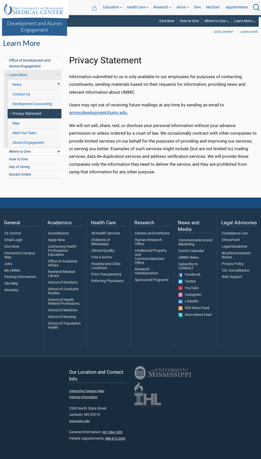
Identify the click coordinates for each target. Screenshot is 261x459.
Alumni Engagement (28, 143)
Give (197, 7)
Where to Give (215, 21)
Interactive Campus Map (19, 255)
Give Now (166, 21)
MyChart (213, 7)
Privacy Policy (233, 264)
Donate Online (20, 174)
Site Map (11, 284)
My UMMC (12, 271)
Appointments (237, 7)
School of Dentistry (63, 283)
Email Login (13, 240)
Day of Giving (19, 167)
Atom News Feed (197, 315)
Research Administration (146, 271)
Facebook (191, 275)
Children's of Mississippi (100, 242)
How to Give (189, 21)
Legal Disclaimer (234, 247)
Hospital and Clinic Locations (106, 266)
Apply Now (56, 240)
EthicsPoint (231, 240)
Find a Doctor (101, 257)
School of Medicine (62, 310)
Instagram (191, 295)
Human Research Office (148, 242)
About (181, 7)
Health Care (136, 7)
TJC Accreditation (236, 271)
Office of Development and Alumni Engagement (29, 63)
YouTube (190, 288)
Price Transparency (106, 274)
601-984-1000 (112, 432)
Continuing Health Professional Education (62, 251)
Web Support (232, 277)
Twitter (189, 282)
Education (111, 7)
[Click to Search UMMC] (256, 7)
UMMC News (188, 258)
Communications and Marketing (195, 242)
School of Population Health (64, 326)
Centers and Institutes (152, 233)
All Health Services (105, 233)
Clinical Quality (102, 251)
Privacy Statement (27, 114)
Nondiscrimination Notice (236, 255)
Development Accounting (32, 104)
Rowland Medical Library (61, 274)
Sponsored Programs (151, 280)
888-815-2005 (115, 438)
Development (224, 32)
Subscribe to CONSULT (188, 266)
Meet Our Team (24, 133)
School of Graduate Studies (63, 291)
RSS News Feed (195, 308)
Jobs (8, 264)
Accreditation (58, 233)
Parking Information (20, 277)
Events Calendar (191, 251)
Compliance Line (235, 233)
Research (160, 7)
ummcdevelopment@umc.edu (98, 112)
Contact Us (21, 94)
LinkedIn (190, 301)
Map (16, 123)
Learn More (243, 21)
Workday (11, 290)
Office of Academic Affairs (62, 263)
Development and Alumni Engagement (34, 26)
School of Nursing (62, 317)
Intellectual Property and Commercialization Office (151, 257)
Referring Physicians (107, 281)
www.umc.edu (79, 421)
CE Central (12, 233)
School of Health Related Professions (64, 302)
